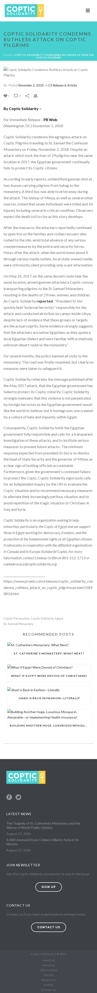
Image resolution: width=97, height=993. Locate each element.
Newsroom (48, 980)
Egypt (59, 618)
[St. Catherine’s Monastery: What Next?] (49, 645)
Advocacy (48, 965)
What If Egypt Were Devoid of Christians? (49, 676)
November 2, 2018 (31, 85)
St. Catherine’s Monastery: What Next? (49, 653)
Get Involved (48, 970)
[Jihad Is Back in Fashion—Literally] (49, 690)
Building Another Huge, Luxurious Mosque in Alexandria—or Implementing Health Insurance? (50, 725)
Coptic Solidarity (42, 618)
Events (48, 985)
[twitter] (18, 797)
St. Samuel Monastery (18, 623)
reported (44, 301)
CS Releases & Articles (62, 85)
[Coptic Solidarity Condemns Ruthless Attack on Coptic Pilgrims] (48, 72)
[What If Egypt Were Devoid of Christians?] (49, 667)
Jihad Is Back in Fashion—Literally (49, 698)
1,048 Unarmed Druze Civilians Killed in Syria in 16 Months (42, 842)
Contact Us (48, 990)
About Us (48, 960)
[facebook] (9, 797)
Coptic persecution (17, 618)
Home (8, 54)
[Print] (38, 95)
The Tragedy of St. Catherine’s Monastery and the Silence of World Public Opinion (43, 825)
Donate (49, 975)
